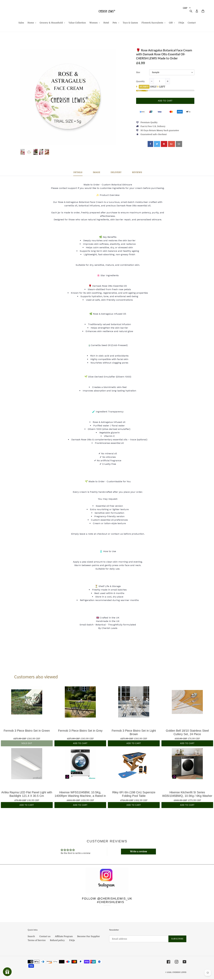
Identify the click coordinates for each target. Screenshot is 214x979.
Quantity (140, 81)
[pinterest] (164, 144)
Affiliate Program (64, 936)
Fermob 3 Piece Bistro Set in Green (27, 730)
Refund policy (57, 940)
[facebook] (150, 144)
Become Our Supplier (88, 936)
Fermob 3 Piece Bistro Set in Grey (80, 730)
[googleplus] (171, 144)
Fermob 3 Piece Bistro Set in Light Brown (134, 732)
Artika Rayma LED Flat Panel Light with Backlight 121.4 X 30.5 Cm (26, 794)
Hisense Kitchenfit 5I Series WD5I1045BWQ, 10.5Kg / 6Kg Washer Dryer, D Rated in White (187, 794)
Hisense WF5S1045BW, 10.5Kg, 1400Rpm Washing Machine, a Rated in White (80, 794)
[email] (179, 144)
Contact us (45, 936)
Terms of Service (37, 940)
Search (31, 936)
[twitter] (157, 144)
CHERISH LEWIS (179, 972)
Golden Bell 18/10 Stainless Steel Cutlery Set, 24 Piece (187, 732)
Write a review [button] (138, 851)
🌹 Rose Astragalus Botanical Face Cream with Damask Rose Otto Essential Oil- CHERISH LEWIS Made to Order (164, 54)
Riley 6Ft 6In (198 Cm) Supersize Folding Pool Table (133, 794)
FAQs (72, 940)
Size (138, 72)
